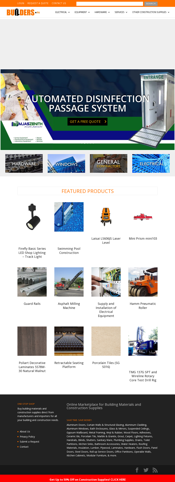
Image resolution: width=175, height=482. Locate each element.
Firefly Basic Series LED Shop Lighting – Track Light (32, 252)
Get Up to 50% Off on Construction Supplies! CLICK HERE (88, 479)
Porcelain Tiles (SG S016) (106, 365)
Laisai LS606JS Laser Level (106, 240)
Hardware (101, 12)
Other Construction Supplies (149, 12)
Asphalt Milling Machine (69, 306)
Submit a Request (29, 441)
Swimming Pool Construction (69, 250)
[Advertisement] (87, 43)
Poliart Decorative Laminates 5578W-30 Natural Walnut (32, 367)
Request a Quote (38, 3)
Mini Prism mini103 (143, 238)
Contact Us (59, 3)
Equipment (81, 12)
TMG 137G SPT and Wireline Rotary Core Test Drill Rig (143, 376)
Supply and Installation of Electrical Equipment (106, 310)
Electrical (61, 12)
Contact (24, 446)
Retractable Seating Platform (69, 365)
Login (20, 3)
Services (119, 12)
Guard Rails (32, 304)
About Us (25, 431)
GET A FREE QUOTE (85, 121)
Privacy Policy (27, 436)
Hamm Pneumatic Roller (143, 306)
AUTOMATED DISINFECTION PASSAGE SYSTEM (87, 103)
